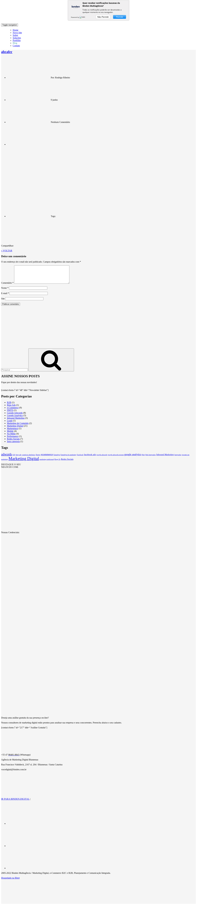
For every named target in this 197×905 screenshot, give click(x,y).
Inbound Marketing (16, 418)
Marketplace (12, 428)
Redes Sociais (13, 439)
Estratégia (57, 455)
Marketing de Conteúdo (18, 423)
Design (38, 455)
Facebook (80, 455)
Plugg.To (57, 459)
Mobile (10, 431)
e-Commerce (13, 407)
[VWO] (82, 17)
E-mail (5, 293)
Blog (15, 43)
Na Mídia (11, 433)
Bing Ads (11, 405)
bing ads (18, 455)
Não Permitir (103, 17)
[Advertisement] (98, 328)
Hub (143, 455)
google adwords (101, 455)
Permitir (119, 17)
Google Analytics (15, 415)
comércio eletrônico (28, 455)
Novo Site (17, 32)
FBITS (10, 410)
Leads (9, 420)
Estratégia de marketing (68, 455)
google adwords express (116, 455)
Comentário (7, 283)
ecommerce (47, 454)
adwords (6, 454)
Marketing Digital (15, 426)
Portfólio (17, 40)
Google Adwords (15, 413)
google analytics (132, 454)
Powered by (75, 17)
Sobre (15, 35)
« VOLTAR (6, 250)
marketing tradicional (47, 459)
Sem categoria (13, 441)
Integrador (177, 455)
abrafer (6, 52)
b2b (14, 455)
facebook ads (90, 454)
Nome (5, 288)
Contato (16, 45)
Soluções (17, 38)
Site (3, 298)
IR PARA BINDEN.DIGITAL (15, 799)
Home (15, 30)
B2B (9, 402)
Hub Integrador (150, 455)
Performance (12, 436)
